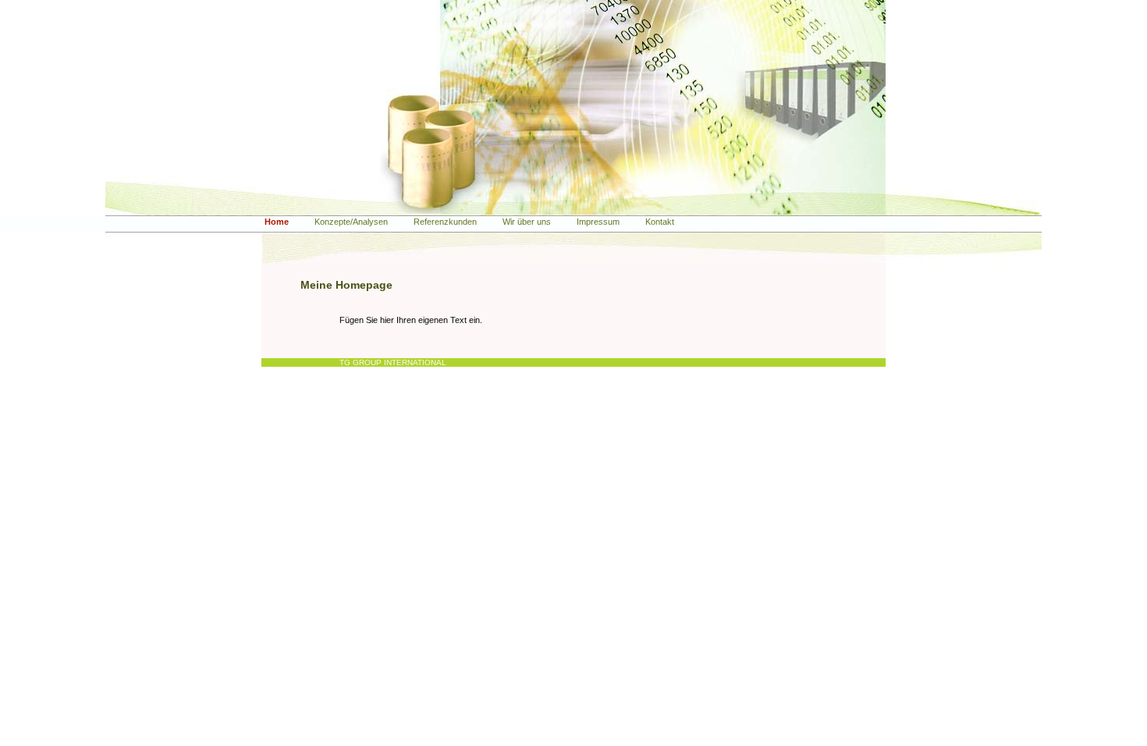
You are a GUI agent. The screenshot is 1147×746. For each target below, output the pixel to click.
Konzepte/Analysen (351, 221)
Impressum (598, 221)
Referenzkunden (445, 221)
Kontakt (659, 221)
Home (277, 221)
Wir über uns (526, 221)
